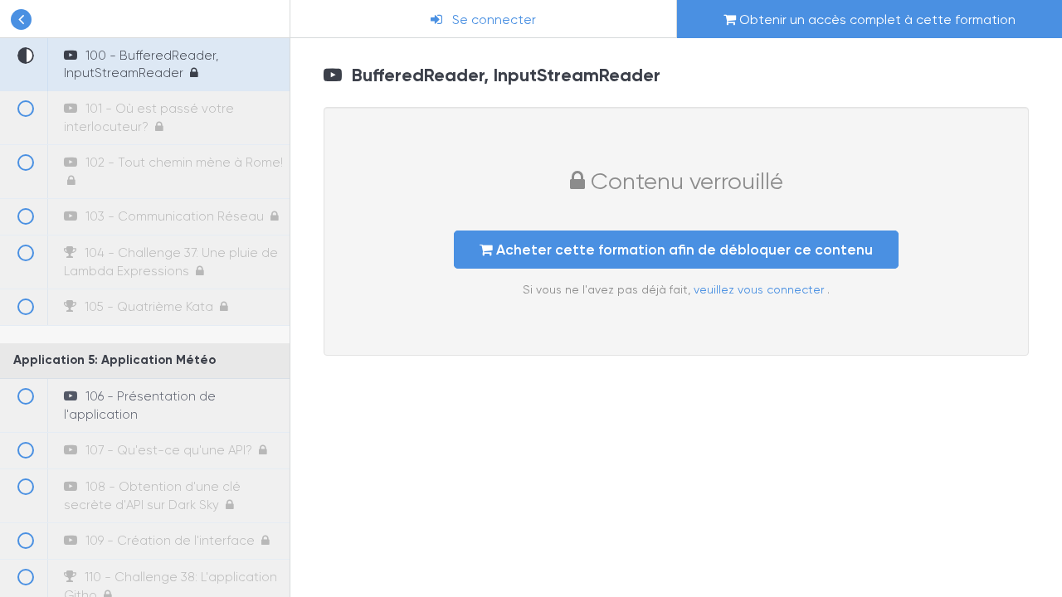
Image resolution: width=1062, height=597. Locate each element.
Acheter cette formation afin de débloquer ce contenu (683, 249)
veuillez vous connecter (760, 289)
